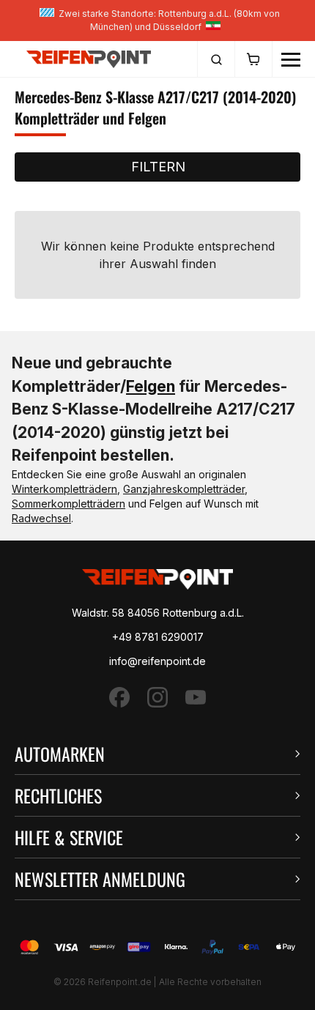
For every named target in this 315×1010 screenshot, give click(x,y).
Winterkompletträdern (64, 489)
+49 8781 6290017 (158, 637)
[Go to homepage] (88, 59)
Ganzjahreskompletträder (184, 489)
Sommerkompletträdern (68, 503)
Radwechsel (41, 518)
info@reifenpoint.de (157, 661)
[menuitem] (216, 59)
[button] (157, 754)
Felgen (150, 386)
